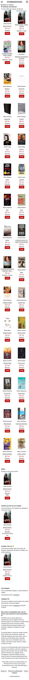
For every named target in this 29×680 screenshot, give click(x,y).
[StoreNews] (14, 2)
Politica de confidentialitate (15, 671)
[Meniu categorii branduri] (2, 2)
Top (17, 8)
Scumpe (14, 8)
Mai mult (21, 8)
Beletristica (7, 30)
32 (7, 518)
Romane (10, 275)
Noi (11, 8)
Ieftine (8, 8)
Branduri (11, 4)
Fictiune (10, 59)
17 (7, 263)
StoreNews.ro (4, 4)
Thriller (24, 30)
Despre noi (4, 671)
